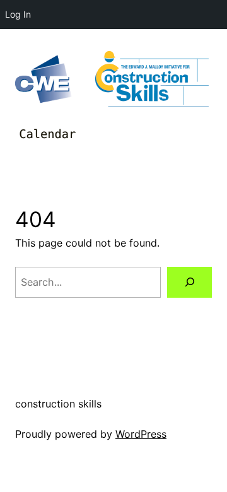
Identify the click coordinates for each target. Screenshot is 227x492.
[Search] (189, 282)
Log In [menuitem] (18, 14)
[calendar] (46, 134)
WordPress (140, 434)
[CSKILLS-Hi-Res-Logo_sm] (152, 78)
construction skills (58, 403)
